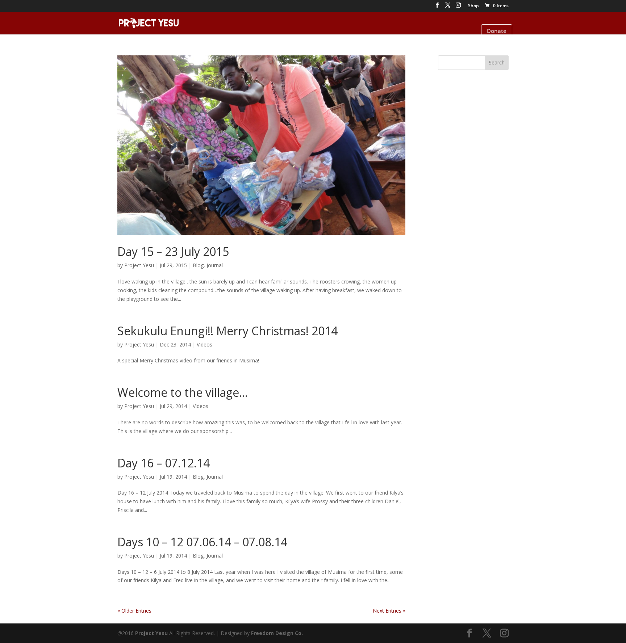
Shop (473, 6)
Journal (214, 265)
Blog (198, 265)
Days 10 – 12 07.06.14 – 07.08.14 (202, 542)
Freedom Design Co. (277, 633)
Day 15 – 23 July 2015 (173, 251)
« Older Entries (134, 610)
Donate (496, 30)
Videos (204, 344)
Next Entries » (389, 610)
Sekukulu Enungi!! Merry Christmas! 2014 (227, 331)
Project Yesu (139, 265)
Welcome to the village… (182, 392)
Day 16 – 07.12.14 (163, 463)
